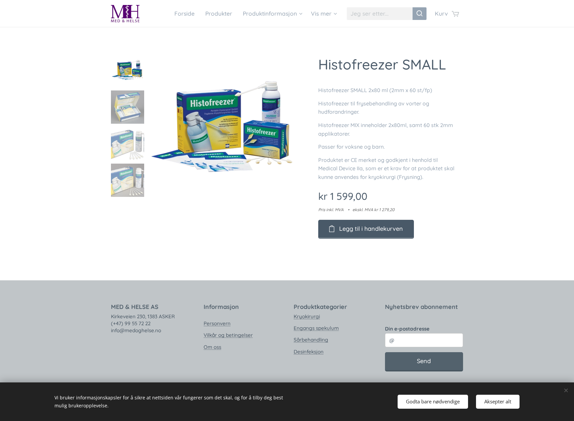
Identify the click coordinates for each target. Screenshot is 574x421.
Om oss (212, 347)
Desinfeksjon (309, 352)
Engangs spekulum (316, 328)
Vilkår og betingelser (228, 335)
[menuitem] (186, 13)
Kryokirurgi (307, 316)
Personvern (217, 323)
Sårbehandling (311, 340)
